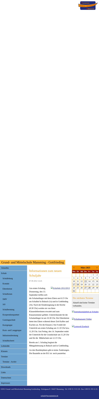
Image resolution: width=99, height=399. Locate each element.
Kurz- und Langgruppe (12, 330)
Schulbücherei (8, 341)
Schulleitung (8, 278)
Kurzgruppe (7, 325)
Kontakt (6, 284)
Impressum (5, 383)
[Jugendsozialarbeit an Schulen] (85, 312)
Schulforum (7, 294)
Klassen (4, 351)
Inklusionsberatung (10, 335)
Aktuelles (5, 268)
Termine (4, 356)
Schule (4, 273)
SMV (5, 299)
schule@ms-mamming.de (49, 396)
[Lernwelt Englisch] (85, 327)
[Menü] (88, 5)
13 (85, 281)
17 (74, 284)
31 (74, 291)
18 (78, 284)
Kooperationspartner (11, 315)
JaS (4, 304)
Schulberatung (8, 309)
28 (89, 288)
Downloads (5, 367)
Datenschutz (6, 378)
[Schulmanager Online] (85, 320)
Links (3, 372)
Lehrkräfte (5, 346)
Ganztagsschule (9, 320)
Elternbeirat (7, 289)
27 (85, 288)
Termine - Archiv (9, 362)
